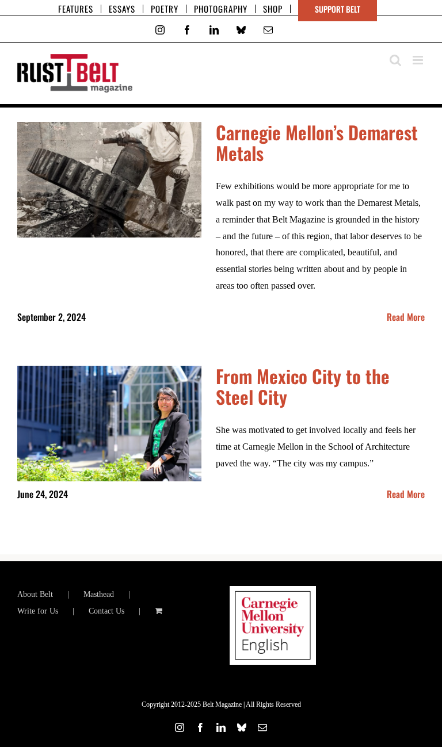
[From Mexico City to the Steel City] (109, 424)
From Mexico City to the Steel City (303, 386)
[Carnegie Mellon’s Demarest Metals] (109, 180)
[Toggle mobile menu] (419, 60)
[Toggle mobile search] (395, 60)
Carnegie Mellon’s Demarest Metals (317, 142)
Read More (406, 317)
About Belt (35, 594)
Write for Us (37, 611)
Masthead (98, 594)
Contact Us (106, 611)
